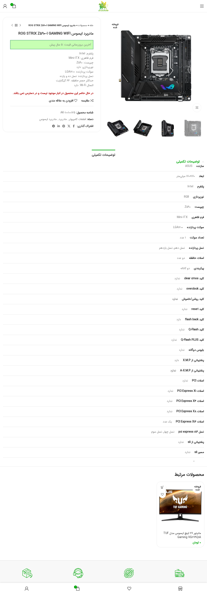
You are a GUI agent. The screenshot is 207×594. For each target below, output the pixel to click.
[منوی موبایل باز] (202, 6)
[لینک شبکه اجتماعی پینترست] (63, 126)
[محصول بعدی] (12, 25)
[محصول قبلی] (20, 25)
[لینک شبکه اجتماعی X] (69, 126)
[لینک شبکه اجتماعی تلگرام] (53, 126)
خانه (91, 25)
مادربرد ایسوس (48, 119)
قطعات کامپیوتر (77, 119)
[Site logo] (103, 6)
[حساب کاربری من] (5, 6)
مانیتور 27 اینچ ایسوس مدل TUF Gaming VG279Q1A (182, 535)
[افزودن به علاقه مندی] (162, 494)
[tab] (103, 154)
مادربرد (63, 119)
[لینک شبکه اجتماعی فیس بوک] (74, 126)
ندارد (175, 299)
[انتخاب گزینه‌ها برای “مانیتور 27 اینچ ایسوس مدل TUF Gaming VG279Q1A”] (162, 487)
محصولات (82, 25)
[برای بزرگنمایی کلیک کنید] (197, 108)
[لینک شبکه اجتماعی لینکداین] (58, 126)
